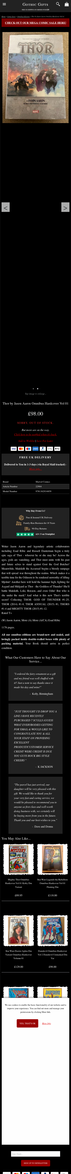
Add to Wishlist (26, 440)
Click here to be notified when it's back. (35, 434)
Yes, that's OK (27, 1023)
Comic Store (11, 16)
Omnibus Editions (23, 16)
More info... (35, 469)
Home (4, 16)
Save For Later (45, 440)
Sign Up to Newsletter (35, 1163)
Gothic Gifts (35, 4)
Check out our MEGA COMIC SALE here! (35, 23)
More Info (46, 1023)
